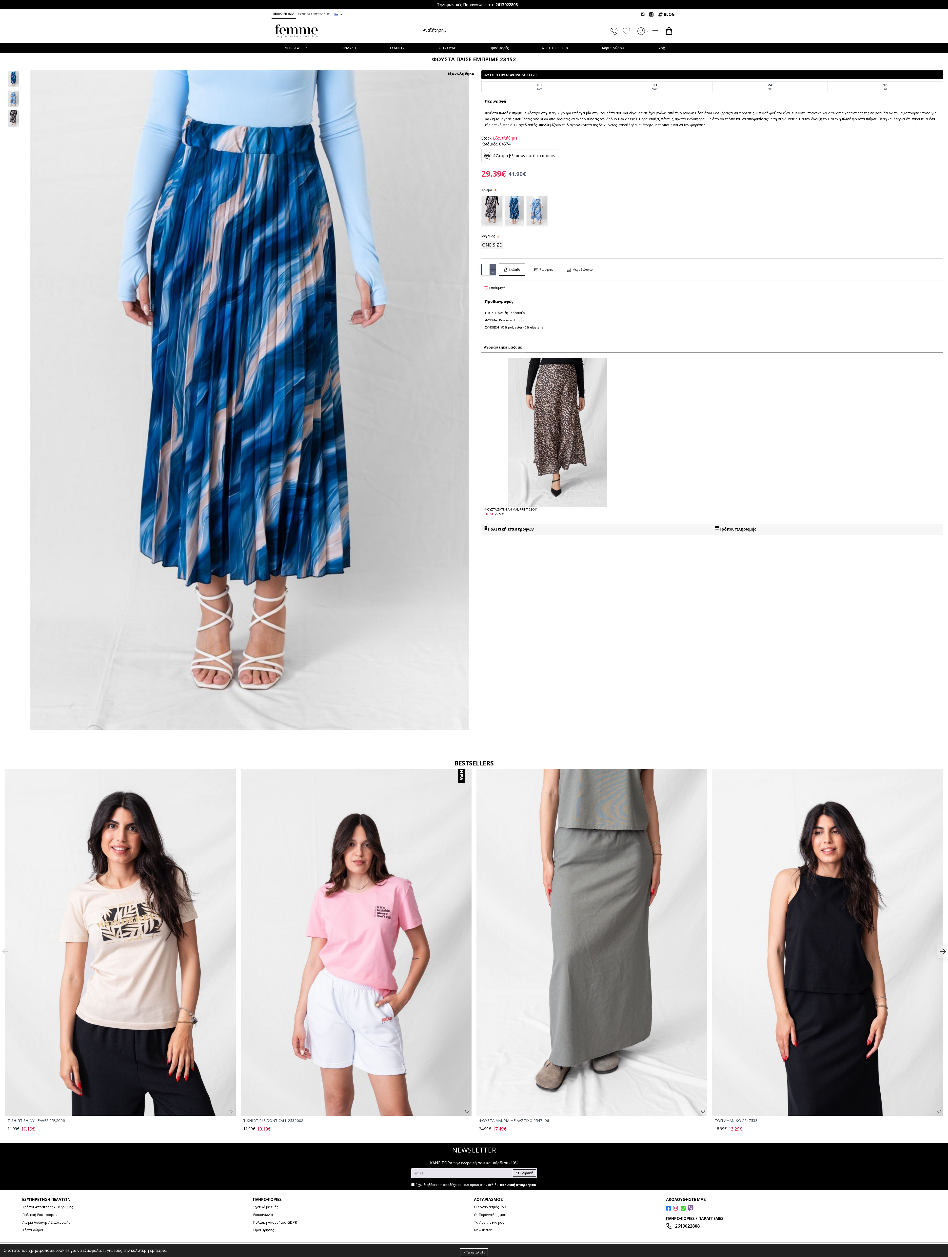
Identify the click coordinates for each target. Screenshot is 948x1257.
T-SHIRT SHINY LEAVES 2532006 (36, 1120)
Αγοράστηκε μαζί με (503, 347)
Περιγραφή (495, 101)
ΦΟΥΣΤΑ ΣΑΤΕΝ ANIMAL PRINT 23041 (510, 509)
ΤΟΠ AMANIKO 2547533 (736, 1120)
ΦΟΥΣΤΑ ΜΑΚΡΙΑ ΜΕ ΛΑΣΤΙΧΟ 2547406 (514, 1120)
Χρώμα (486, 190)
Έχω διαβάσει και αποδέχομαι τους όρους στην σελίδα (476, 1184)
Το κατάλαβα (475, 1252)
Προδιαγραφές (499, 301)
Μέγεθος (488, 236)
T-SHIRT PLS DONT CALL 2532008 (273, 1120)
